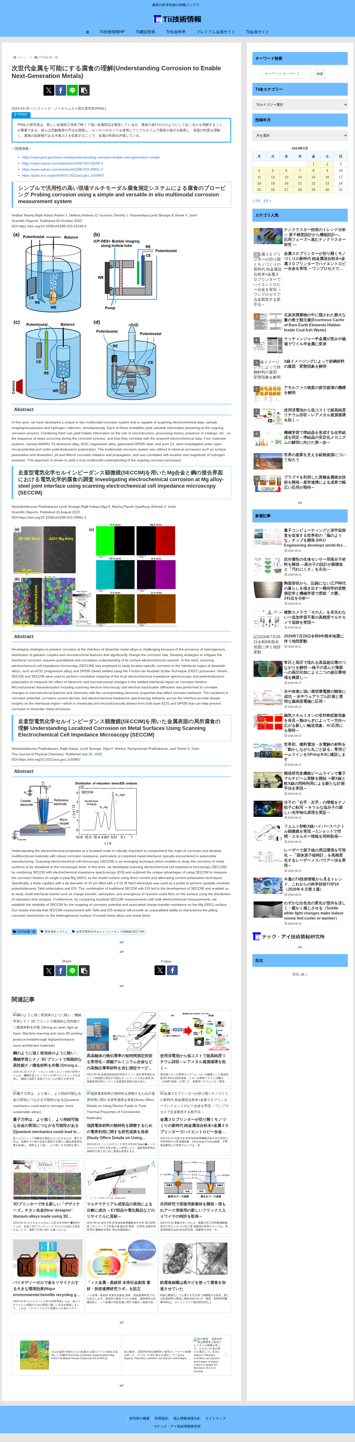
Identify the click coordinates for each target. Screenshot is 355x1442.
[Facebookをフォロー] (172, 970)
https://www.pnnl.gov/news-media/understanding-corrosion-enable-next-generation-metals (91, 157)
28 (300, 190)
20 (286, 183)
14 (300, 177)
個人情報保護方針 (186, 1418)
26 (273, 190)
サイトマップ (216, 1418)
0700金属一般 (26, 931)
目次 (295, 974)
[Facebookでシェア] (60, 90)
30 (327, 190)
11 (259, 177)
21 (300, 183)
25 (259, 190)
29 (313, 190)
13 (286, 177)
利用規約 (161, 1418)
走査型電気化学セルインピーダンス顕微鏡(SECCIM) (110, 931)
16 (327, 177)
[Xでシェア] (48, 90)
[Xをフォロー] (160, 970)
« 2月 (256, 201)
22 (313, 183)
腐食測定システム (56, 931)
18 (259, 183)
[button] (84, 90)
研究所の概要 (139, 1418)
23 (327, 183)
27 (286, 190)
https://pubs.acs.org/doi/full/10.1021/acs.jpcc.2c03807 (63, 175)
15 (313, 177)
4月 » (267, 201)
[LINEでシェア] (72, 90)
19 (273, 183)
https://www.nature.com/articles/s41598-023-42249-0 (62, 163)
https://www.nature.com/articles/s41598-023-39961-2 (62, 169)
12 (273, 177)
